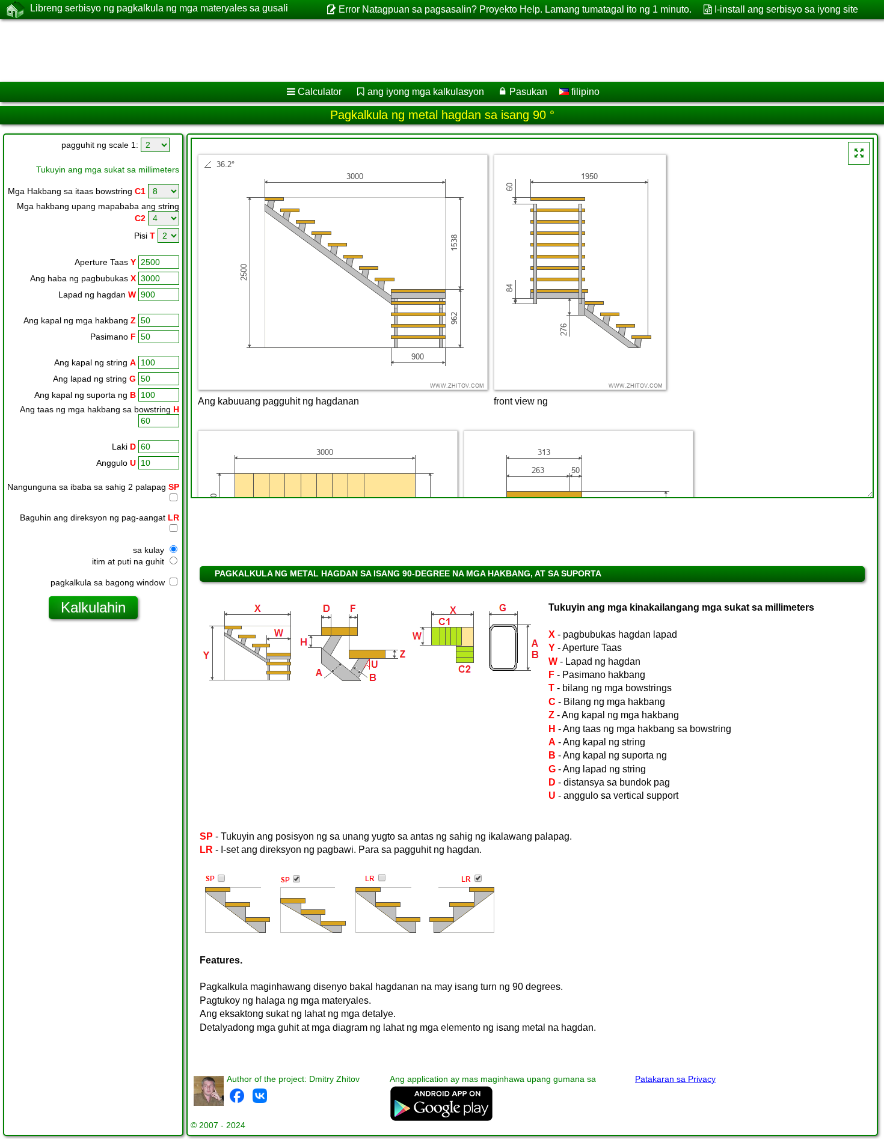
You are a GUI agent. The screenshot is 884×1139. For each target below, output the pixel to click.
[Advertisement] (365, 50)
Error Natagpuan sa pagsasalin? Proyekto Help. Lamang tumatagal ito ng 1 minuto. (515, 9)
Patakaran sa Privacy (675, 1079)
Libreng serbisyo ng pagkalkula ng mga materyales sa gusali (159, 8)
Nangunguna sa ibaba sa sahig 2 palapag (93, 487)
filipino (584, 92)
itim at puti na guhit (129, 561)
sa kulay (150, 550)
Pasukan (528, 92)
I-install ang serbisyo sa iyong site (786, 9)
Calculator (320, 92)
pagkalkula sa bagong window (109, 582)
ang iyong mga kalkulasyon (425, 92)
